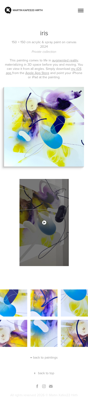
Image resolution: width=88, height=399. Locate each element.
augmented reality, (65, 60)
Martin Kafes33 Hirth (63, 395)
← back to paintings (44, 357)
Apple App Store (37, 73)
